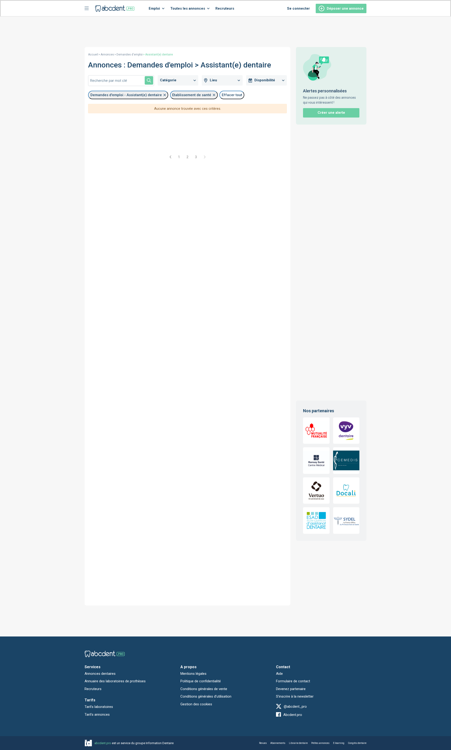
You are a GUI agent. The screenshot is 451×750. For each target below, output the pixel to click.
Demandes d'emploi (130, 54)
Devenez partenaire (291, 689)
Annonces (107, 54)
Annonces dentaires (100, 673)
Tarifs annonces (97, 714)
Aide (279, 673)
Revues (263, 743)
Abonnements (277, 743)
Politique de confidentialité (200, 681)
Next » (204, 157)
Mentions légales (193, 673)
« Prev (170, 157)
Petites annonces (320, 743)
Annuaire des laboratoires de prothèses (115, 681)
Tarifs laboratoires (99, 707)
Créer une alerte (331, 112)
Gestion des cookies (196, 704)
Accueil (93, 54)
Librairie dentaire (298, 743)
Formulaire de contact (293, 681)
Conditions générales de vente (203, 689)
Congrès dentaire (357, 743)
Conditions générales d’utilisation (205, 696)
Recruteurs (224, 8)
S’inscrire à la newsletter (295, 696)
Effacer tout (232, 95)
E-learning (338, 743)
